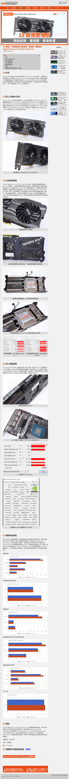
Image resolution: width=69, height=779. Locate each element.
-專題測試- (28, 7)
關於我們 (53, 775)
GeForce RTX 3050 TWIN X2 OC (13, 756)
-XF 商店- (57, 7)
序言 (6, 57)
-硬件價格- (35, 7)
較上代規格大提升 (10, 59)
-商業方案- (42, 7)
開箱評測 (32, 756)
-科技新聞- (13, 7)
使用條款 (58, 775)
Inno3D (26, 756)
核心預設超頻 (8, 63)
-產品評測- (20, 7)
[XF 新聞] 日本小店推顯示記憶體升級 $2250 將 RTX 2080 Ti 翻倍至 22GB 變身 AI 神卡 (62, 95)
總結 (6, 66)
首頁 (8, 7)
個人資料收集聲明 (64, 775)
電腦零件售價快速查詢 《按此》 (14, 68)
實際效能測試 (8, 64)
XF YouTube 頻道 (64, 2)
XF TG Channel (63, 3)
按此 (28, 749)
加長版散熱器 (8, 61)
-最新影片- (49, 7)
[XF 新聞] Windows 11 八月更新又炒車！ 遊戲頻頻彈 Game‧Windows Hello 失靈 (62, 68)
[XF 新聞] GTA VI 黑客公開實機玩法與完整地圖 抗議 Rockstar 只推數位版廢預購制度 (62, 58)
